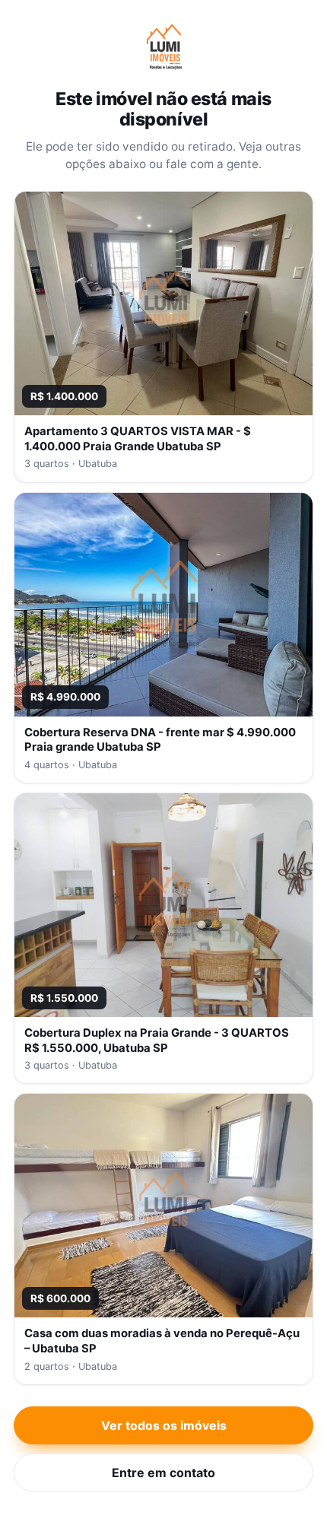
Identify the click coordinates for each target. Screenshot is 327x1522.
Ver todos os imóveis (164, 1425)
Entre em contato (163, 1472)
